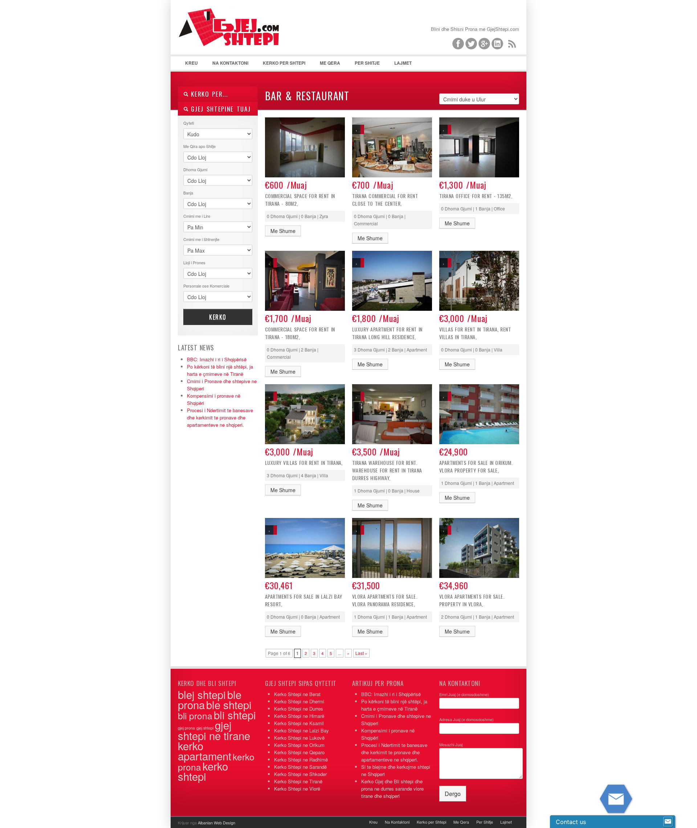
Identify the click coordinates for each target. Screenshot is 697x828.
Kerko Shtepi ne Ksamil (299, 723)
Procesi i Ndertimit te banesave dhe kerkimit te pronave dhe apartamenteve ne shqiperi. (220, 417)
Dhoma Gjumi (195, 169)
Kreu (191, 63)
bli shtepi (235, 714)
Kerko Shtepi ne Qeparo (299, 752)
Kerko (218, 317)
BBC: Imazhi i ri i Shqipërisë (216, 359)
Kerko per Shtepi (284, 63)
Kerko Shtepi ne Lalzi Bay (301, 730)
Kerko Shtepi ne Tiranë (298, 781)
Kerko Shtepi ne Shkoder (300, 774)
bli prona (195, 715)
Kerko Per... (208, 94)
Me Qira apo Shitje (199, 146)
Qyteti (188, 123)
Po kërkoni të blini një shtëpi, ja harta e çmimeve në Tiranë (220, 370)
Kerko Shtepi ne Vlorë (297, 788)
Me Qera (330, 63)
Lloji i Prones (194, 262)
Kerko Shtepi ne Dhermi (299, 701)
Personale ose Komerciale (206, 286)
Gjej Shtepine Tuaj (219, 108)
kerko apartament (204, 750)
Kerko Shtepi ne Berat (297, 694)
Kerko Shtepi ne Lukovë (299, 737)
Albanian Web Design (216, 822)
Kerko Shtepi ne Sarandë (300, 766)
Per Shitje (367, 63)
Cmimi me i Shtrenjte (201, 239)
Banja (188, 193)
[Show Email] (668, 822)
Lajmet (403, 63)
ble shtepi (229, 704)
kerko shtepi (203, 771)
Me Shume (282, 230)
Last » (361, 653)
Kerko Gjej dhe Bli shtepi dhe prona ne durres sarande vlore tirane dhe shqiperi (392, 788)
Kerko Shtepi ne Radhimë (301, 759)
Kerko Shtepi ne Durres (298, 708)
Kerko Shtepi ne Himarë (299, 715)
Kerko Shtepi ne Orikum (299, 744)
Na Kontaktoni (230, 63)
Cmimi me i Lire (196, 216)
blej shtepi (202, 694)
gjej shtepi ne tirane (214, 730)
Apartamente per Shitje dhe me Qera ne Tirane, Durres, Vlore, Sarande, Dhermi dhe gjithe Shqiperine (232, 36)
